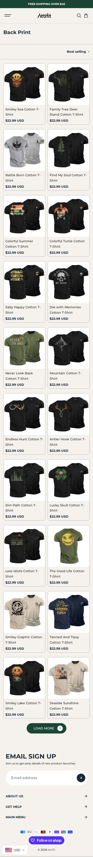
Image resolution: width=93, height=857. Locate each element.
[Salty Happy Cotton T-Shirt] (24, 282)
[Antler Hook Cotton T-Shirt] (68, 414)
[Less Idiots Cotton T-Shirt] (24, 546)
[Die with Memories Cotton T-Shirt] (68, 282)
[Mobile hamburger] (8, 16)
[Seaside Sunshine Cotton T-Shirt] (68, 678)
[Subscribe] (81, 778)
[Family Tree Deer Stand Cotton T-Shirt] (68, 84)
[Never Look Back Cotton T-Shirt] (24, 348)
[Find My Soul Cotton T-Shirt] (68, 150)
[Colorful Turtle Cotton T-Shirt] (68, 216)
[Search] (78, 15)
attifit (51, 849)
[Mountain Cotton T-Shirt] (68, 348)
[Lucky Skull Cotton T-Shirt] (68, 480)
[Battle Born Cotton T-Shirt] (24, 150)
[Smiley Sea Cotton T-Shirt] (24, 84)
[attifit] (44, 15)
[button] (86, 15)
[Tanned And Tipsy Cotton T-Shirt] (68, 612)
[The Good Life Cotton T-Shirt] (68, 546)
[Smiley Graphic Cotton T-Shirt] (24, 612)
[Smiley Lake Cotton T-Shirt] (24, 678)
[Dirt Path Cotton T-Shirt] (24, 480)
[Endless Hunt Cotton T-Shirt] (24, 414)
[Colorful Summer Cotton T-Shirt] (24, 216)
